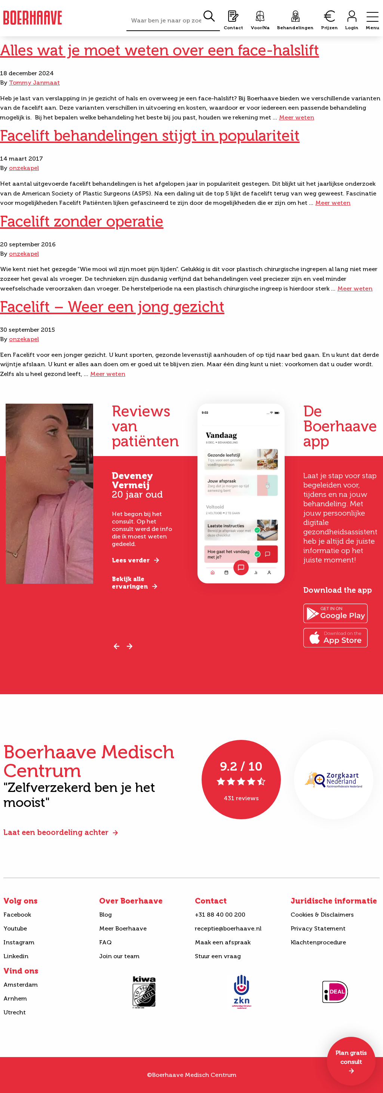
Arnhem (15, 998)
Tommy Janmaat (34, 82)
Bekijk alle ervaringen (130, 583)
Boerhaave (32, 17)
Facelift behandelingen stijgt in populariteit (150, 136)
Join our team (119, 956)
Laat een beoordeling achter (55, 832)
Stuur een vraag (218, 956)
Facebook (17, 914)
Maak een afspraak (223, 942)
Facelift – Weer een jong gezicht (112, 307)
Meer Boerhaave (123, 928)
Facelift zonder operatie (81, 221)
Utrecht (14, 1012)
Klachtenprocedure (318, 942)
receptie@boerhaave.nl (228, 928)
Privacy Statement (318, 928)
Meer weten (296, 117)
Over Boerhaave (131, 900)
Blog (105, 914)
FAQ (105, 942)
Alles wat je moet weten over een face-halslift (159, 50)
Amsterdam (20, 984)
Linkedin (15, 956)
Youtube (15, 928)
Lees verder (131, 560)
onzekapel (24, 167)
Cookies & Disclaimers (322, 914)
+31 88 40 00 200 (220, 914)
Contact (211, 900)
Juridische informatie (334, 900)
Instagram (18, 942)
